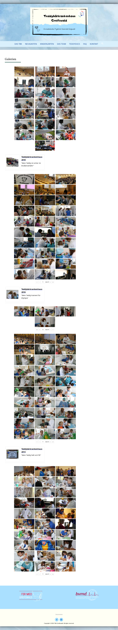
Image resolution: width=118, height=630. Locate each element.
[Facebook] (57, 619)
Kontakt (94, 44)
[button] (102, 43)
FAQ (85, 44)
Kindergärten (47, 44)
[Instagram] (61, 619)
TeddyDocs (74, 44)
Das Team (61, 44)
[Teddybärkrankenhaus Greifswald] (59, 21)
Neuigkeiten (31, 44)
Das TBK (18, 44)
